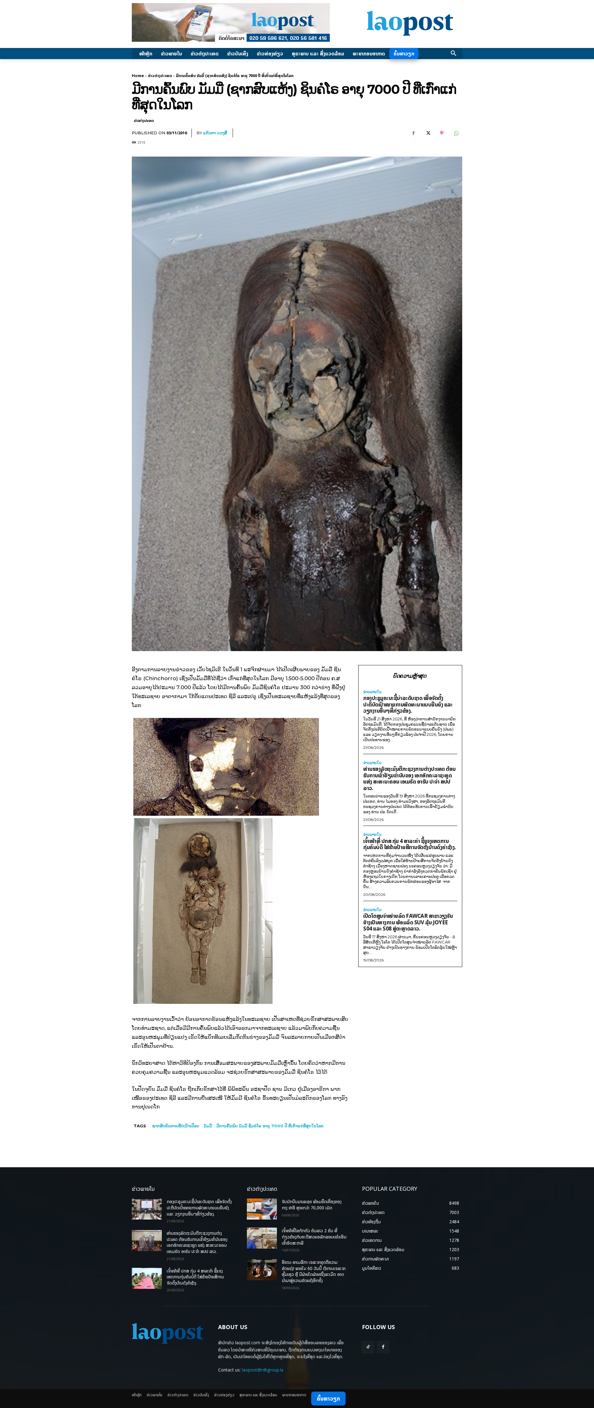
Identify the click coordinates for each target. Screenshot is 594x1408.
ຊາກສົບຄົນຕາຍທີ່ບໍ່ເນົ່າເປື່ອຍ (175, 1125)
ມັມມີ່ (208, 1125)
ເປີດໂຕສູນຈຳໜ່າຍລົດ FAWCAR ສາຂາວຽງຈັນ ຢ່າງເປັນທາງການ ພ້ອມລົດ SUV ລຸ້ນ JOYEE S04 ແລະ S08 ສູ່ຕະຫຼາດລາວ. (408, 922)
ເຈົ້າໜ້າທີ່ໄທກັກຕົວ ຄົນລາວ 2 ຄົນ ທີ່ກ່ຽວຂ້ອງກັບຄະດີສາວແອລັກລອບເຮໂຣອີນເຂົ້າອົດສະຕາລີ (314, 1237)
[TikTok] (368, 1347)
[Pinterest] (442, 133)
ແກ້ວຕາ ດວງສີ (215, 132)
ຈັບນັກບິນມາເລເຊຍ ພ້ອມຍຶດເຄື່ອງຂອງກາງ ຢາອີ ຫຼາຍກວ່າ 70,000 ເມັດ (312, 1205)
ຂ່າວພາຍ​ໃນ (372, 692)
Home (138, 75)
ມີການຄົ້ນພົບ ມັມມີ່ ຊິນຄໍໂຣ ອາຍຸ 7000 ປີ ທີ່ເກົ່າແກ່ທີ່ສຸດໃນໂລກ (270, 1125)
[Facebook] (413, 133)
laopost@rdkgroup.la (262, 1370)
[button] (453, 53)
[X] (427, 133)
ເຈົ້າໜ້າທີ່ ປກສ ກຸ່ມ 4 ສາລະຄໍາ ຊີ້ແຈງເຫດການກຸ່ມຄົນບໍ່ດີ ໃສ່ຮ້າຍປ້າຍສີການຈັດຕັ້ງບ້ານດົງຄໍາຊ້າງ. (409, 844)
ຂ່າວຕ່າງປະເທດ (160, 75)
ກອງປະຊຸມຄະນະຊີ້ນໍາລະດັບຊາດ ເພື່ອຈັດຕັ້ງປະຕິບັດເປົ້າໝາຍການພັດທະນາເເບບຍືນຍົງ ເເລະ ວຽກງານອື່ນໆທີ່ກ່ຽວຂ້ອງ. (408, 704)
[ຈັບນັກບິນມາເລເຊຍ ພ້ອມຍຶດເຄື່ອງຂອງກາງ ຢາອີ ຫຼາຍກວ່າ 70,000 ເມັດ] (262, 1209)
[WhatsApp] (456, 133)
